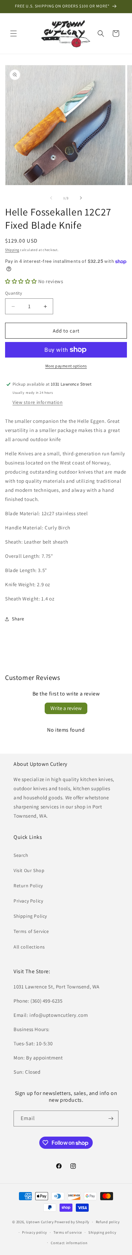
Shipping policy (102, 1232)
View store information (38, 402)
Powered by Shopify (71, 1221)
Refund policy (108, 1221)
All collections (29, 947)
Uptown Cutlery (40, 1221)
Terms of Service (31, 931)
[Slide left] (51, 197)
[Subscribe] (110, 1118)
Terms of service (67, 1232)
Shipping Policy (30, 916)
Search (21, 855)
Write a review (66, 708)
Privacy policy (34, 1232)
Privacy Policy (28, 901)
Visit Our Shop (29, 870)
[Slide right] (80, 197)
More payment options (66, 365)
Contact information (69, 1242)
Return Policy (28, 886)
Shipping (12, 250)
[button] (13, 33)
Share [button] (18, 619)
